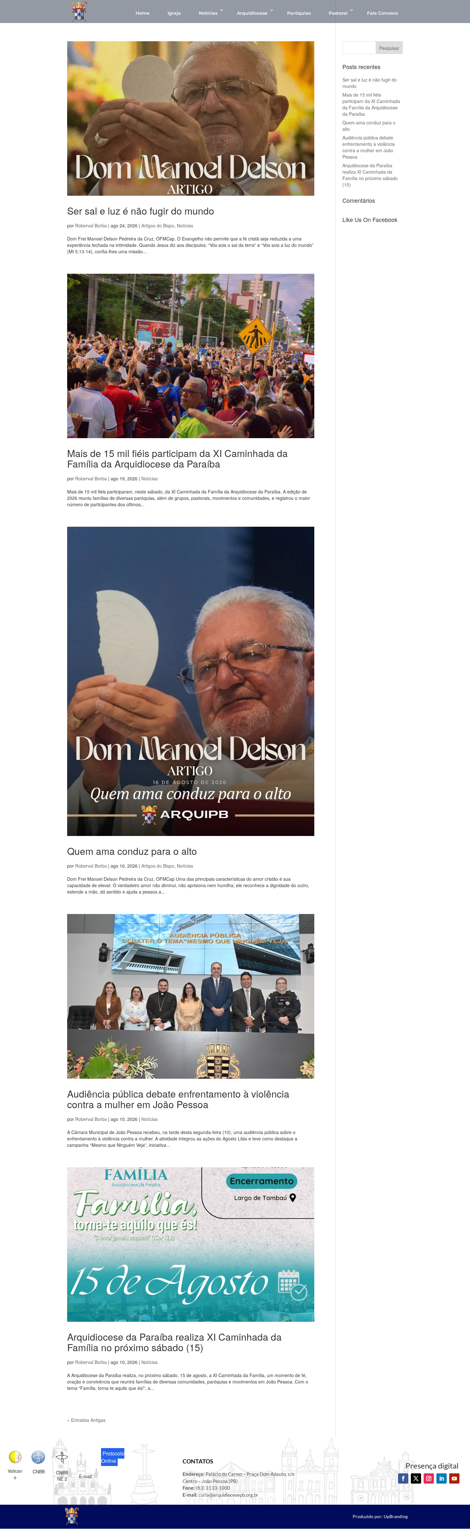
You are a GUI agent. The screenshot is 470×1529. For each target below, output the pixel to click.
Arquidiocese (252, 13)
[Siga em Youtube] (454, 1478)
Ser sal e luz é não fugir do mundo (140, 210)
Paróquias (299, 13)
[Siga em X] (416, 1478)
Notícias (208, 13)
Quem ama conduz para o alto (132, 851)
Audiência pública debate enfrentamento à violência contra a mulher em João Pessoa (178, 1099)
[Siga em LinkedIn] (441, 1478)
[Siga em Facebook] (403, 1478)
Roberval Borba (91, 225)
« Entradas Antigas (86, 1420)
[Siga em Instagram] (429, 1478)
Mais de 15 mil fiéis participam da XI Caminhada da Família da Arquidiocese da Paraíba (177, 458)
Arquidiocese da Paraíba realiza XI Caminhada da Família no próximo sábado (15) (174, 1342)
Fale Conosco (382, 13)
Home (143, 13)
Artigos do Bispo (157, 225)
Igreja (174, 13)
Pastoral (338, 13)
